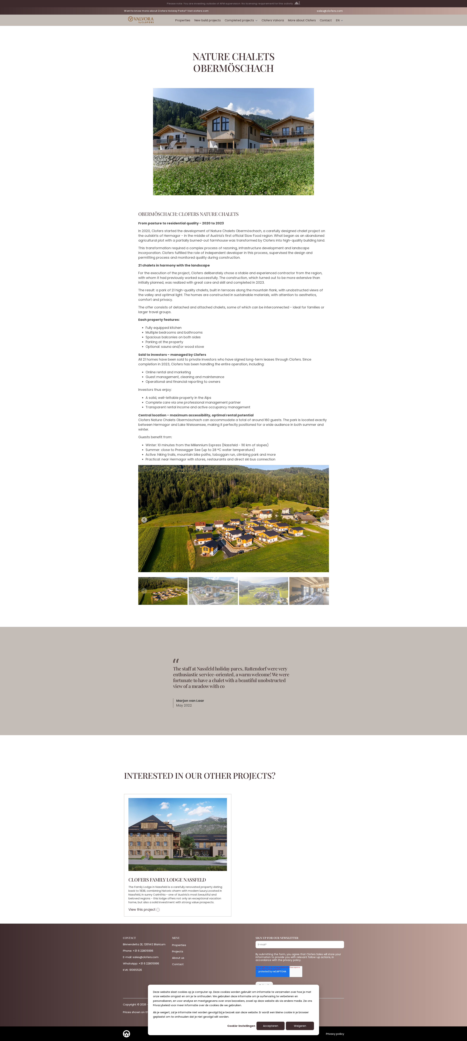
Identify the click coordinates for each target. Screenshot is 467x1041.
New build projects (207, 20)
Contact (326, 20)
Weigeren (300, 1026)
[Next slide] (323, 520)
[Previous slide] (144, 591)
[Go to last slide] (144, 520)
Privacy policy (335, 1034)
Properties (182, 20)
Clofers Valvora (273, 20)
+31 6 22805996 (143, 951)
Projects (177, 951)
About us (178, 958)
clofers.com (201, 11)
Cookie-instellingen (241, 1026)
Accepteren (270, 1026)
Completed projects (239, 20)
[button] (163, 591)
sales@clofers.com (330, 11)
